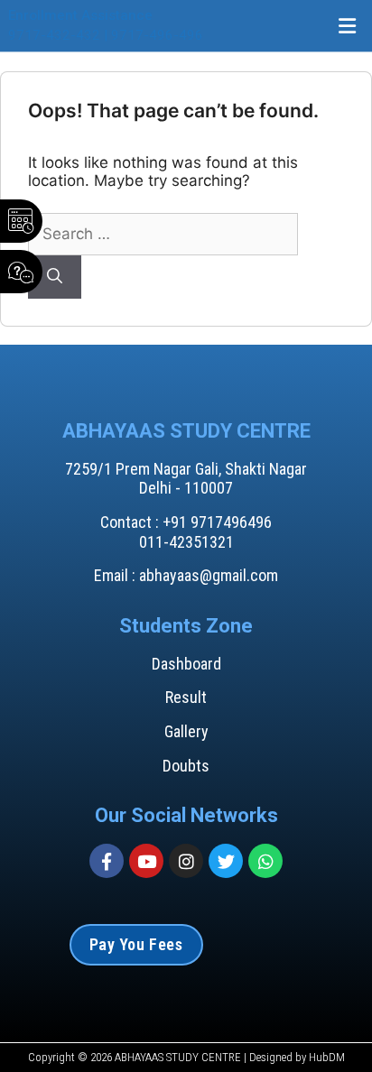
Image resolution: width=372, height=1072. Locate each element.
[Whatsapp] (265, 861)
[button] (347, 25)
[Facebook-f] (106, 861)
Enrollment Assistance (80, 15)
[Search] (54, 277)
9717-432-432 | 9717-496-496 (105, 35)
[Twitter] (226, 861)
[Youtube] (146, 861)
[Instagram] (186, 861)
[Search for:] (163, 234)
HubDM (327, 1057)
